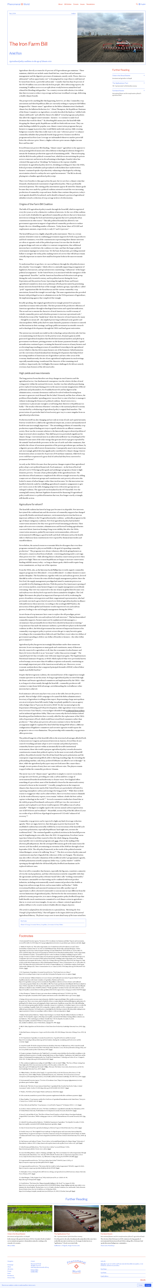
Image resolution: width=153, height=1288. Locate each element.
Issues (82, 4)
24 (82, 760)
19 (82, 622)
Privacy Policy (11, 1278)
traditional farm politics (75, 710)
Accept (148, 1285)
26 (67, 790)
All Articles (67, 4)
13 (24, 406)
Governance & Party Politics (55, 924)
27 (45, 799)
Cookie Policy (34, 1271)
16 (28, 550)
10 (68, 228)
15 (33, 459)
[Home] (18, 4)
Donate (75, 4)
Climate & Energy (25, 924)
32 (55, 852)
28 (26, 807)
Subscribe (103, 1264)
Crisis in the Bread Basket (16, 1234)
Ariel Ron (15, 54)
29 (46, 810)
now (56, 841)
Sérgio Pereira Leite (74, 1246)
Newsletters (90, 4)
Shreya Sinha (11, 1246)
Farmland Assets (106, 1234)
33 (71, 885)
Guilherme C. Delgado (60, 1246)
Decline (141, 1285)
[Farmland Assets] (123, 1218)
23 (28, 721)
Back (83, 943)
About (60, 4)
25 (46, 785)
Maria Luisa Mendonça (107, 1246)
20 (32, 639)
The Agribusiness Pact (62, 1234)
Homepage (10, 1265)
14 (48, 425)
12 (81, 313)
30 (27, 816)
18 (67, 617)
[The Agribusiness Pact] (76, 1218)
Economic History (35, 924)
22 (41, 669)
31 (32, 832)
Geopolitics (44, 924)
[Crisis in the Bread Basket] (29, 1218)
